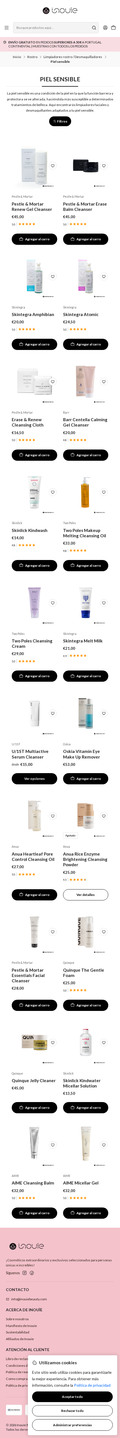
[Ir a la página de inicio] (60, 11)
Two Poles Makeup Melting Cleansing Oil (84, 533)
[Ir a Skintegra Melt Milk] (85, 603)
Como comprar (17, 1379)
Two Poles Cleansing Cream (32, 643)
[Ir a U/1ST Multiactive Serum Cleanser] (34, 713)
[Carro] (113, 28)
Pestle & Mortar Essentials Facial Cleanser (28, 975)
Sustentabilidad (17, 1332)
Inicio (17, 57)
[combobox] (56, 27)
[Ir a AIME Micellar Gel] (85, 1145)
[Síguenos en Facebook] (31, 1273)
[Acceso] (105, 28)
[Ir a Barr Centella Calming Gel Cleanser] (85, 381)
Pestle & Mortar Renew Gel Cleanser (32, 206)
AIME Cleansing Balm (33, 1182)
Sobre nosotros (17, 1319)
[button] (60, 121)
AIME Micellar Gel (81, 1182)
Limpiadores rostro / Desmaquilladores (73, 57)
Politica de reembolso (22, 1372)
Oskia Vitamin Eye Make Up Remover (81, 754)
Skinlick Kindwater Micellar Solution (81, 1083)
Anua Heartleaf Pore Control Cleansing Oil (33, 856)
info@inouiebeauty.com (29, 1299)
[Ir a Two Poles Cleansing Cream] (34, 603)
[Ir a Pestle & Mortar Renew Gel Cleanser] (34, 166)
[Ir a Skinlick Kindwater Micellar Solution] (85, 1042)
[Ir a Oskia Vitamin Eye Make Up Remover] (85, 713)
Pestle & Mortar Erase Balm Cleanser (85, 206)
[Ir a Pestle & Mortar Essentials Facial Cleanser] (34, 932)
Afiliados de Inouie (20, 1339)
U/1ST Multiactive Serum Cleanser (30, 754)
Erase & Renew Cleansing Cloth (28, 422)
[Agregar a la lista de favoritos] (53, 166)
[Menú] (6, 28)
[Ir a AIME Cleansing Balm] (34, 1145)
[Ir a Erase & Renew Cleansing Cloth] (34, 381)
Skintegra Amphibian (33, 314)
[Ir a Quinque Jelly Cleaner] (34, 1042)
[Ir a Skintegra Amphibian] (34, 276)
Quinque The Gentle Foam (83, 972)
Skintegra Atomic (81, 314)
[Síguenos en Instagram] (24, 1273)
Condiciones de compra (24, 1365)
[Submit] (94, 27)
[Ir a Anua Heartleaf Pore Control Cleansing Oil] (34, 816)
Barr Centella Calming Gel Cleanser (85, 422)
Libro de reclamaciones (23, 1359)
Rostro (32, 57)
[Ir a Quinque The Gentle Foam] (85, 932)
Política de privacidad (22, 1385)
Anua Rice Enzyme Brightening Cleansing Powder (85, 859)
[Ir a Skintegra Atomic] (85, 276)
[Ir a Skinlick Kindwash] (34, 492)
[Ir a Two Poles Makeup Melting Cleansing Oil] (85, 492)
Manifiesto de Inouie (21, 1326)
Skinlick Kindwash (29, 530)
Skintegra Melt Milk (83, 640)
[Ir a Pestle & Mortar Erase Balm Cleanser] (85, 166)
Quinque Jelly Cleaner (34, 1080)
